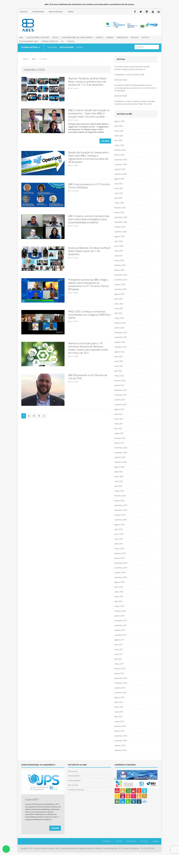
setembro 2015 (120, 750)
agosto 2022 (119, 352)
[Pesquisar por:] (147, 47)
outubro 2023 (119, 284)
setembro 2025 (120, 174)
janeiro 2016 (119, 731)
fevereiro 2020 (120, 496)
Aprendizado (122, 37)
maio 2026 (118, 135)
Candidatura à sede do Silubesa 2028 (129, 74)
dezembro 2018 (120, 563)
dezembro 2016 (120, 678)
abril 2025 (118, 198)
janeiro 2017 (119, 673)
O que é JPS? (32, 799)
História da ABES (74, 776)
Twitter (119, 841)
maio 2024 (118, 251)
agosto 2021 (119, 409)
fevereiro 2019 (120, 553)
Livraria (70, 12)
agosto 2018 (119, 582)
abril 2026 (118, 140)
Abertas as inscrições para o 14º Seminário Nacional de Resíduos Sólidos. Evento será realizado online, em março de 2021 (88, 348)
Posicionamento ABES (28, 41)
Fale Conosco (73, 771)
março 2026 (119, 145)
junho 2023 (118, 304)
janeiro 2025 (119, 212)
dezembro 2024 (120, 217)
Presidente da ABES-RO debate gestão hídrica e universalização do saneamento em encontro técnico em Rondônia (135, 88)
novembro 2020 (120, 452)
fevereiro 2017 (120, 668)
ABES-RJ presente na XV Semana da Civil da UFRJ (87, 376)
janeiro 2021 (119, 443)
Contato (71, 41)
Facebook (107, 841)
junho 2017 (118, 649)
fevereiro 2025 (120, 207)
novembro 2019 (120, 510)
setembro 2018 (120, 577)
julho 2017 (118, 644)
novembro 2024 (120, 222)
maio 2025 (118, 193)
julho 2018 (118, 587)
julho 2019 (118, 529)
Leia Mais (105, 141)
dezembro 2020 (120, 448)
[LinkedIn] (158, 12)
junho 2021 (118, 419)
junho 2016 (118, 707)
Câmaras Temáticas (50, 41)
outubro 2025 (119, 169)
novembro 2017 (120, 625)
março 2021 (119, 433)
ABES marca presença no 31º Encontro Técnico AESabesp (89, 186)
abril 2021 (118, 428)
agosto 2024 (119, 236)
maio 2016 (118, 712)
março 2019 (119, 548)
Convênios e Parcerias (76, 790)
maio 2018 (118, 596)
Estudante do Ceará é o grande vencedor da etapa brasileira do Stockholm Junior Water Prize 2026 (134, 102)
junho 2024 (118, 246)
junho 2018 (118, 592)
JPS (62, 41)
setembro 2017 (120, 635)
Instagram (131, 841)
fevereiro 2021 (120, 438)
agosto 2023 (119, 294)
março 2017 (119, 664)
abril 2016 (118, 716)
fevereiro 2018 (120, 611)
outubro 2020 (119, 457)
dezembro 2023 (120, 275)
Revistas (134, 37)
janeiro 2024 (119, 270)
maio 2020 (118, 481)
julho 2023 (118, 299)
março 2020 (119, 491)
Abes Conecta (73, 785)
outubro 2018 (119, 572)
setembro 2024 (120, 232)
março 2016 (119, 721)
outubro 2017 (119, 630)
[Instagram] (146, 12)
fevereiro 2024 (120, 265)
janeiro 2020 (119, 500)
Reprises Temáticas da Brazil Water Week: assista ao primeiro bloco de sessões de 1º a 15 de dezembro (87, 81)
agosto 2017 (119, 640)
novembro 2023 (120, 280)
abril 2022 (118, 371)
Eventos (99, 37)
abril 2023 (118, 313)
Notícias (145, 37)
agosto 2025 (119, 179)
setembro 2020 (120, 462)
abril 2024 (118, 256)
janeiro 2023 (119, 328)
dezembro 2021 (120, 390)
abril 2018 (118, 601)
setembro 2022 (120, 347)
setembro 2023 (120, 289)
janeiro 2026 (119, 155)
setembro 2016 (120, 692)
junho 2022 (118, 361)
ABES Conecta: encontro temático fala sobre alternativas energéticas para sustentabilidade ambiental (88, 219)
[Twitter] (140, 12)
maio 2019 (118, 539)
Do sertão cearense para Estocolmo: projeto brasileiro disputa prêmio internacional (132, 67)
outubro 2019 (119, 515)
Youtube (143, 841)
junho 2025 (118, 188)
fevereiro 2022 (120, 380)
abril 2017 (118, 659)
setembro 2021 (120, 404)
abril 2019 (118, 544)
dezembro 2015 (120, 736)
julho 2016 (118, 702)
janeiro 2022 (119, 385)
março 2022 (119, 375)
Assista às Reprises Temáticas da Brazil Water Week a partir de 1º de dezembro (89, 251)
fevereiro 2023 (120, 323)
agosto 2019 (119, 524)
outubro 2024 (119, 227)
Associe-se (23, 12)
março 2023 (119, 318)
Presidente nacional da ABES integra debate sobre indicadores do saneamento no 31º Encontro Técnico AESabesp (88, 284)
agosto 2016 (119, 697)
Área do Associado (56, 12)
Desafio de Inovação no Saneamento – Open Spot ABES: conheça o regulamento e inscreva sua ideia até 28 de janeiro (89, 157)
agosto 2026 (119, 121)
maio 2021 (118, 424)
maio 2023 (118, 308)
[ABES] (40, 25)
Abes (21, 37)
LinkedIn (155, 841)
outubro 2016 (119, 688)
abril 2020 (118, 486)
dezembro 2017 (120, 620)
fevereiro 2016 (120, 726)
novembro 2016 (120, 683)
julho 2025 (118, 183)
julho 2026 (118, 126)
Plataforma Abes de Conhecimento (77, 37)
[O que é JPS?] (43, 793)
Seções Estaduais (74, 780)
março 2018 (119, 606)
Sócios (55, 37)
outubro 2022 (119, 342)
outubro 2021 (119, 399)
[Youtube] (152, 12)
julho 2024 (118, 241)
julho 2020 (118, 472)
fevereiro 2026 (120, 150)
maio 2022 (118, 366)
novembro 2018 (120, 568)
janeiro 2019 (119, 558)
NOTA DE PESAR (120, 80)
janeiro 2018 (119, 616)
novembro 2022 (120, 337)
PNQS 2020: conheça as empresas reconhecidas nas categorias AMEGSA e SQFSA (89, 314)
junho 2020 (118, 476)
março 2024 (119, 260)
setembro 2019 (120, 520)
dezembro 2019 (120, 505)
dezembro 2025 (120, 159)
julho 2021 (118, 414)
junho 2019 (118, 534)
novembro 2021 (120, 395)
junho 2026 (118, 131)
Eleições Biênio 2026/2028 (38, 37)
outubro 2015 (119, 745)
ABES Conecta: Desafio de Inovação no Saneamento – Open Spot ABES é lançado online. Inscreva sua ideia (89, 113)
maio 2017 (118, 654)
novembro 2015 (120, 740)
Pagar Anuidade (38, 12)
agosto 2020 (119, 467)
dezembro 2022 (120, 332)
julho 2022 (118, 356)
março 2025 (119, 203)
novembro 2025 (120, 164)
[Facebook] (134, 12)
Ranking (109, 37)
